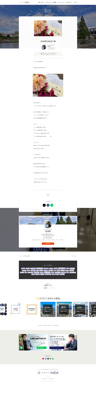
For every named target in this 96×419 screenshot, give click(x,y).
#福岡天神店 (57, 274)
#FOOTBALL (36, 272)
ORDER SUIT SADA (46, 380)
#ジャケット (63, 270)
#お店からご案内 (61, 268)
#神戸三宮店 (37, 274)
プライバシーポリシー (44, 378)
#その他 (41, 270)
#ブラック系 (51, 268)
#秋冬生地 (56, 268)
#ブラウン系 (24, 270)
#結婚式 (52, 272)
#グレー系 (67, 270)
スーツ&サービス (48, 2)
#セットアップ (62, 274)
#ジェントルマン (32, 268)
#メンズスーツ (72, 268)
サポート (75, 2)
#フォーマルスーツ (30, 272)
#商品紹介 (33, 270)
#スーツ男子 (46, 270)
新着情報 (54, 2)
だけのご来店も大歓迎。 (48, 298)
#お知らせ (72, 270)
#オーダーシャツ (47, 272)
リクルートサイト (51, 378)
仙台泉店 (48, 230)
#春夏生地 (23, 268)
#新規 (26, 272)
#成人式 (67, 268)
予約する (48, 243)
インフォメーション (61, 2)
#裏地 (55, 270)
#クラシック (22, 272)
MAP (53, 235)
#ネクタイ (33, 274)
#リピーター (28, 268)
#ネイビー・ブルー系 (72, 272)
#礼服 (68, 272)
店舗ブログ (45, 265)
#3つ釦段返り (63, 272)
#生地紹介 (28, 270)
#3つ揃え (41, 272)
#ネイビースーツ (50, 270)
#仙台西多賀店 (46, 268)
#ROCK (58, 270)
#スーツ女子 (42, 274)
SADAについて (69, 2)
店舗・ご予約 (40, 2)
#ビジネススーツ (57, 272)
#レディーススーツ (39, 268)
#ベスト (37, 270)
